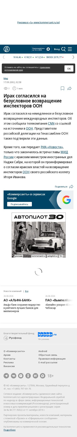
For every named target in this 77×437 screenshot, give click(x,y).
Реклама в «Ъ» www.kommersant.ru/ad (38, 22)
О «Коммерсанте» (14, 351)
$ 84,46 (17, 57)
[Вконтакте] (13, 375)
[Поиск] (63, 49)
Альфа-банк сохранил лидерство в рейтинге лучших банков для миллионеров (22, 308)
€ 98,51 (28, 57)
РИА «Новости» (52, 147)
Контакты (9, 358)
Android (42, 351)
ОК (69, 68)
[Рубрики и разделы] (70, 49)
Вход (57, 49)
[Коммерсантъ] (7, 49)
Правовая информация (52, 358)
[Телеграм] (6, 375)
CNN (51, 123)
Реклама (9, 362)
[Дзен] (20, 375)
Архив (7, 354)
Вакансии (9, 366)
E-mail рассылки (47, 362)
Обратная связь (47, 354)
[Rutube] (35, 375)
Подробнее (10, 429)
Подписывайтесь (19, 204)
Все (26, 291)
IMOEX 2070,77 (54, 57)
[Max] (42, 375)
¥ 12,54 (39, 57)
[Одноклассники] (28, 375)
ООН (29, 128)
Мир (6, 78)
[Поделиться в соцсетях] (69, 88)
